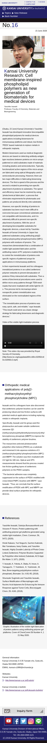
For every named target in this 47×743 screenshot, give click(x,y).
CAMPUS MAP (30, 4)
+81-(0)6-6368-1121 (25, 735)
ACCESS (42, 2)
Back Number (11, 16)
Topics (8, 13)
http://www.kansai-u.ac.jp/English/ (19, 680)
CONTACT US (30, 2)
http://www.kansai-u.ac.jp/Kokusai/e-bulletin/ (24, 690)
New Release (20, 13)
